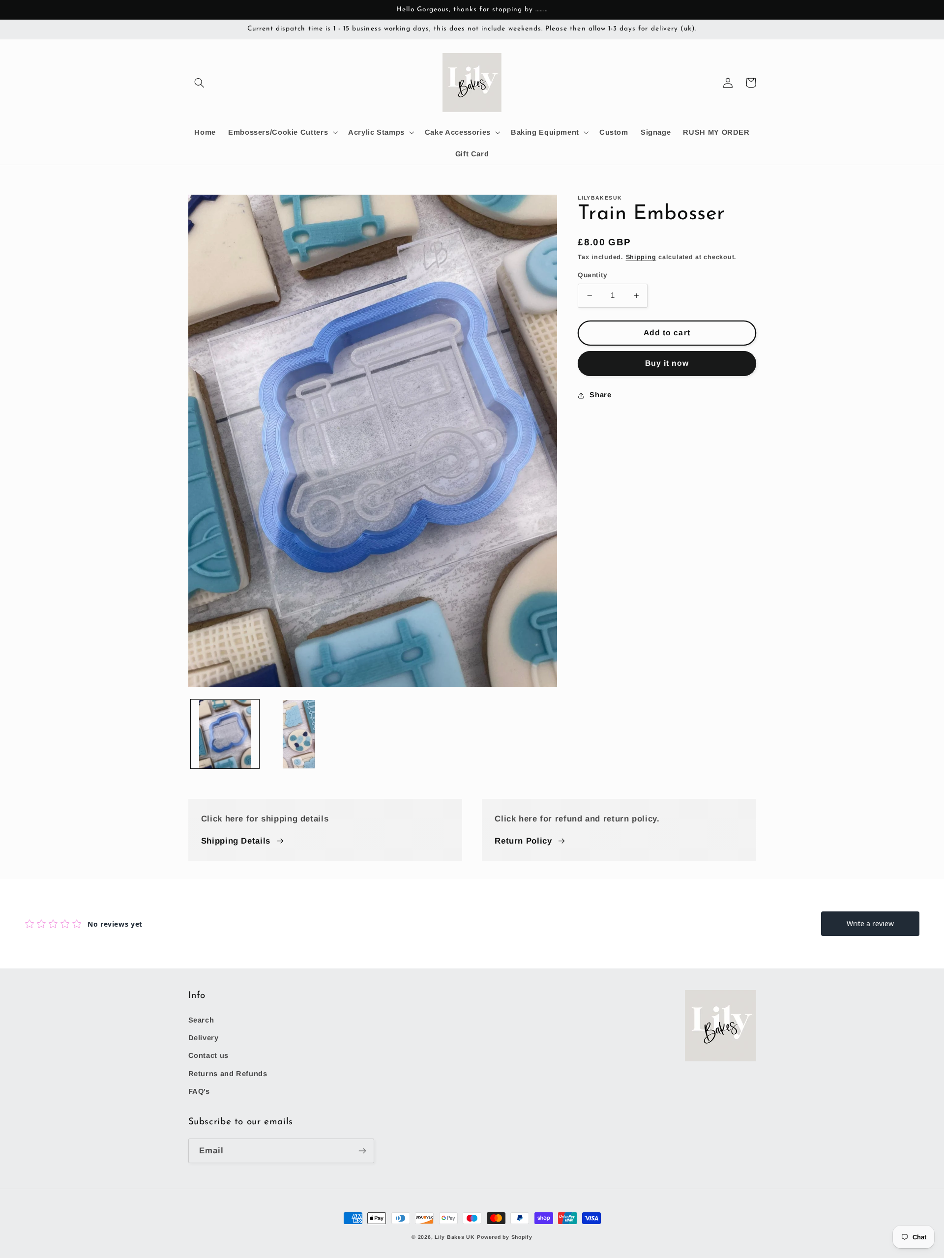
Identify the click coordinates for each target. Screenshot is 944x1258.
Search (201, 1020)
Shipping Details (235, 841)
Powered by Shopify (504, 1237)
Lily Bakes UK (455, 1237)
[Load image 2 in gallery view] (299, 734)
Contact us (208, 1055)
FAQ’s (199, 1091)
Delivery (203, 1038)
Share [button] (600, 395)
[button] (199, 82)
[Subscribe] (362, 1151)
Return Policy (523, 841)
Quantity (592, 275)
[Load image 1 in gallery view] (225, 734)
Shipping (641, 257)
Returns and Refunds (227, 1074)
